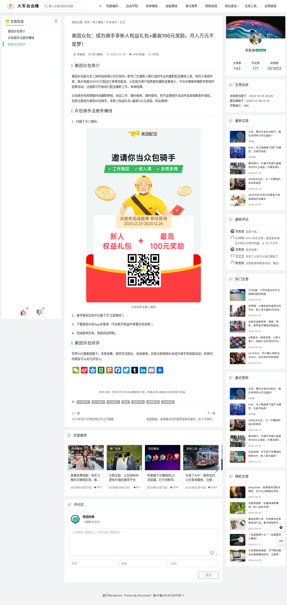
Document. (145, 595)
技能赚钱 (171, 6)
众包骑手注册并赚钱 (21, 38)
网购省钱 (211, 6)
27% (281, 541)
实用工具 (251, 6)
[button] (217, 468)
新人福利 (98, 402)
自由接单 (168, 402)
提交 (209, 575)
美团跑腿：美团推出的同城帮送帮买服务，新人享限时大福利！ (180, 419)
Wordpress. (115, 595)
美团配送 (153, 402)
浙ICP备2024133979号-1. (168, 595)
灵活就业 (113, 402)
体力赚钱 (97, 22)
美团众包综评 (16, 44)
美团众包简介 (16, 31)
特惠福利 (112, 6)
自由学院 (132, 6)
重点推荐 (191, 6)
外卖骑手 (111, 22)
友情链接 (270, 6)
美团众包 (138, 402)
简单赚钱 (152, 6)
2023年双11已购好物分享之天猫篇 (93, 419)
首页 (87, 22)
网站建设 (231, 6)
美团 (125, 402)
